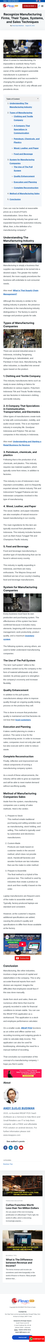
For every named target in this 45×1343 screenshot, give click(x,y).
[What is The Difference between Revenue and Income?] (22, 1240)
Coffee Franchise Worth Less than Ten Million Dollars (22, 1207)
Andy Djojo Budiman (18, 25)
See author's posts (16, 1141)
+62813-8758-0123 (24, 1330)
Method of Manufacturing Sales (25, 193)
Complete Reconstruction (26, 188)
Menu (42, 6)
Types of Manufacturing (21, 113)
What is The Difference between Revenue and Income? (19, 1262)
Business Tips (8, 1164)
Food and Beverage (23, 154)
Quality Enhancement (24, 176)
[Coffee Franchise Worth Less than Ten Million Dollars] (22, 1186)
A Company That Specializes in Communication (22, 129)
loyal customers (23, 720)
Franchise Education (14, 1201)
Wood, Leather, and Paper (26, 148)
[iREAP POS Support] (37, 1341)
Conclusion (15, 199)
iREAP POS (26, 1028)
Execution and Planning (25, 182)
